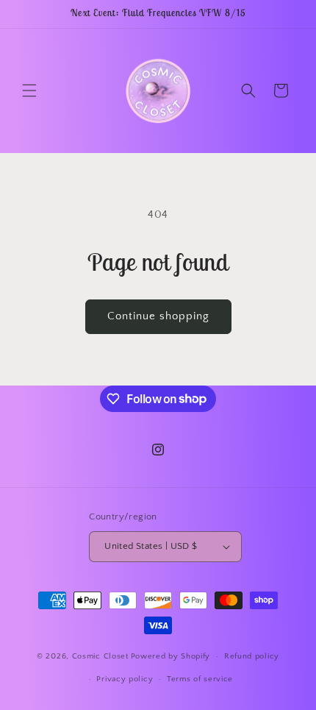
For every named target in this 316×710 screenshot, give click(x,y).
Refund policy (251, 656)
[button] (29, 90)
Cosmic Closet (100, 656)
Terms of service (200, 679)
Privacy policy (124, 679)
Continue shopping (158, 316)
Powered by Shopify (171, 656)
